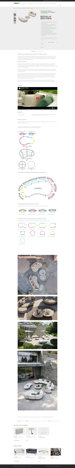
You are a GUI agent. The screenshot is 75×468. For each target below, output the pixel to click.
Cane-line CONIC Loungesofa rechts (30, 457)
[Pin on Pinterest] (43, 47)
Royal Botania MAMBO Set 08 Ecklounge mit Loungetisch (42, 458)
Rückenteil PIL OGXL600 (31, 214)
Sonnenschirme (24, 3)
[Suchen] (57, 5)
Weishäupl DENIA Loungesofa (18, 457)
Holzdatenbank (15, 466)
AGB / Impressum (29, 466)
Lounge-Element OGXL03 (41, 229)
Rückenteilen (47, 25)
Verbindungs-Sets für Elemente (47, 26)
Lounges (34, 3)
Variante (42, 43)
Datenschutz (20, 466)
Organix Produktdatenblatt (21, 114)
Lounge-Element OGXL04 (51, 229)
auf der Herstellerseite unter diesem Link (44, 121)
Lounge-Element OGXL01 (21, 229)
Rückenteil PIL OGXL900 (41, 214)
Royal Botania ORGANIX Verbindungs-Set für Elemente (42, 437)
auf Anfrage (43, 33)
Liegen (38, 3)
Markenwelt (46, 3)
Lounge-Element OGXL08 (51, 236)
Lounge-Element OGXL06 (31, 236)
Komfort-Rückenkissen (53, 25)
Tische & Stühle (29, 3)
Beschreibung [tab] (33, 51)
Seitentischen (43, 25)
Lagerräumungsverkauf (52, 3)
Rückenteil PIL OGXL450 (21, 214)
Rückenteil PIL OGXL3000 (51, 214)
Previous (18, 16)
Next (36, 16)
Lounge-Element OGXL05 (21, 236)
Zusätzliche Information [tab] (40, 51)
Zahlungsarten (24, 466)
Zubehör (41, 3)
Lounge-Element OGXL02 (31, 229)
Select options (15, 456)
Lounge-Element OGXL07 (41, 236)
